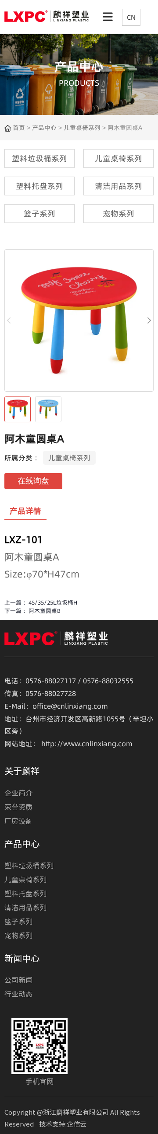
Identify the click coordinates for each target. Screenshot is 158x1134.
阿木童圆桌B (45, 611)
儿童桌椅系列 (82, 127)
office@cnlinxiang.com (70, 706)
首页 (20, 127)
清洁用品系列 (25, 907)
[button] (148, 320)
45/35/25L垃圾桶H (53, 602)
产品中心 (44, 127)
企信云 (76, 1123)
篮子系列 (18, 921)
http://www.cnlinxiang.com (87, 743)
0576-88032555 (108, 680)
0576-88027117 (50, 680)
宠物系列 (18, 935)
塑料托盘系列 (25, 893)
